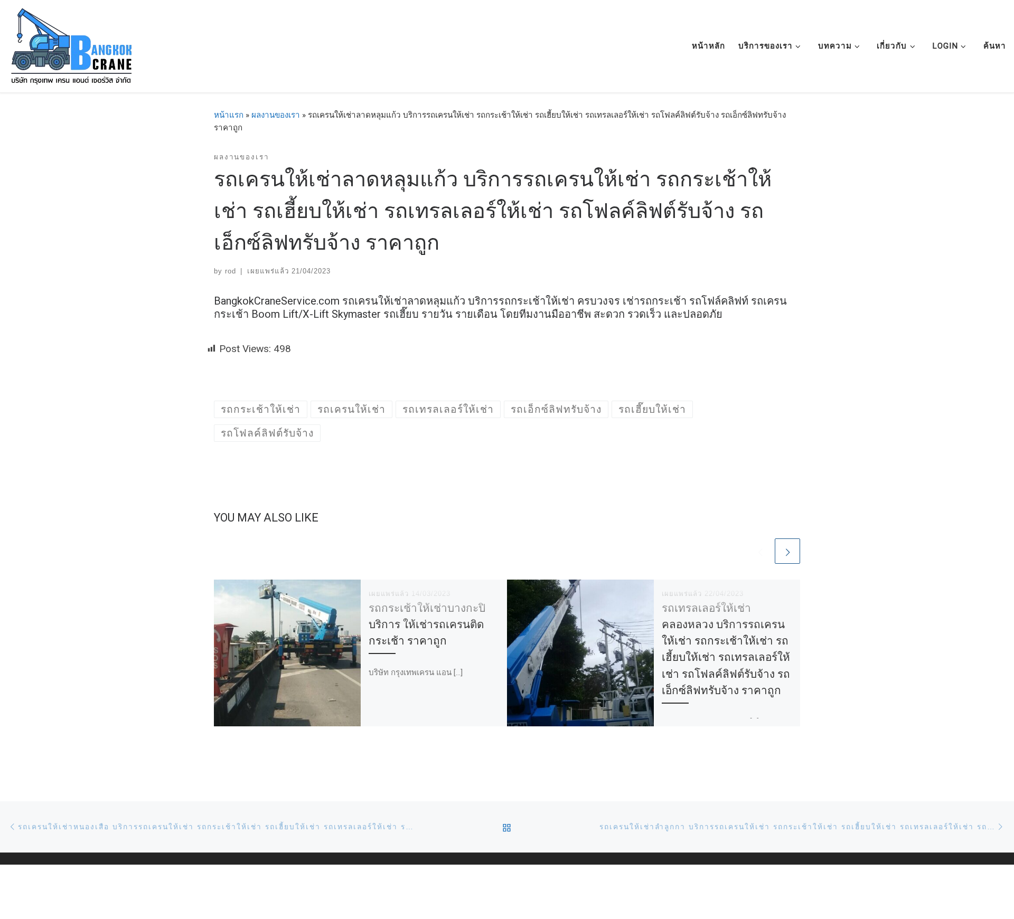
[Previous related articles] (760, 551)
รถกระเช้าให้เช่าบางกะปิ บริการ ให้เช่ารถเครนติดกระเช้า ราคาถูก (427, 624)
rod (230, 271)
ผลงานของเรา (275, 115)
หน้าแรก (228, 115)
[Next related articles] (787, 551)
